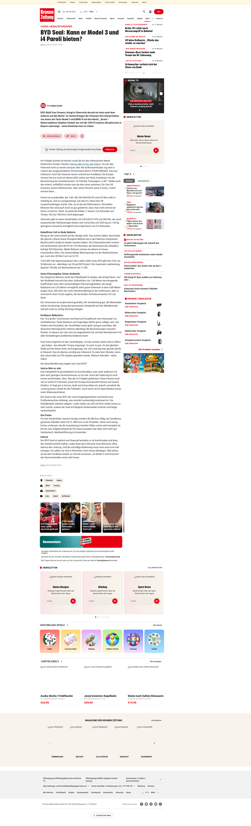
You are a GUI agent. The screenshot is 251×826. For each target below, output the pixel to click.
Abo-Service (48, 792)
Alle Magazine (156, 720)
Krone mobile (110, 2)
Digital (139, 18)
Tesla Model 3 (50, 491)
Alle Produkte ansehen (149, 349)
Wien (81, 18)
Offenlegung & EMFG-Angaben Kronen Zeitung (102, 779)
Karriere (151, 786)
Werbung (141, 786)
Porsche (56, 486)
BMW (48, 486)
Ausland (130, 18)
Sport (112, 18)
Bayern (59, 480)
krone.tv (159, 18)
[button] (152, 19)
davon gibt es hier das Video (85, 164)
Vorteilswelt (62, 2)
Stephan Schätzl (56, 106)
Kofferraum (66, 496)
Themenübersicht (112, 557)
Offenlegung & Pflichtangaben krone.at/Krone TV (62, 779)
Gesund (121, 18)
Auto (47, 496)
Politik (88, 18)
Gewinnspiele (96, 2)
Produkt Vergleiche (139, 298)
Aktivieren (110, 149)
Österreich (71, 18)
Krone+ (61, 18)
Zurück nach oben (102, 815)
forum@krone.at (104, 560)
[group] (49, 517)
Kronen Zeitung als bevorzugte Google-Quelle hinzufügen (81, 149)
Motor (148, 18)
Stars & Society (100, 18)
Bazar (144, 2)
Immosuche (123, 2)
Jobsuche (134, 2)
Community (83, 2)
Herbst (55, 496)
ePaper (72, 2)
